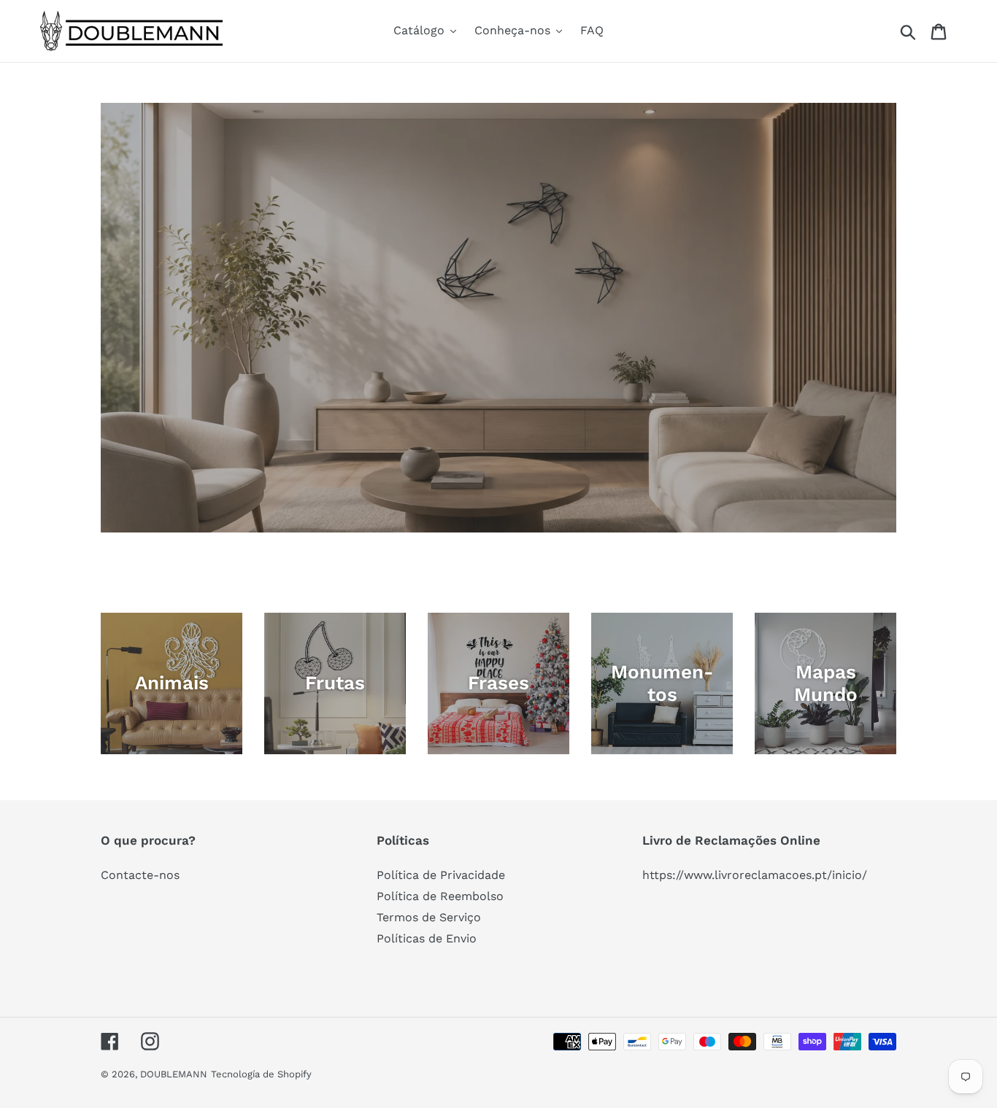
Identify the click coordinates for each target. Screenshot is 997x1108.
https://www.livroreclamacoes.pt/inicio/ (754, 875)
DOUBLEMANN (173, 1074)
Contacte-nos (140, 875)
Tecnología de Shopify (261, 1074)
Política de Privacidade (441, 875)
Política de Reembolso (440, 896)
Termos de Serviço (429, 917)
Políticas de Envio (427, 938)
